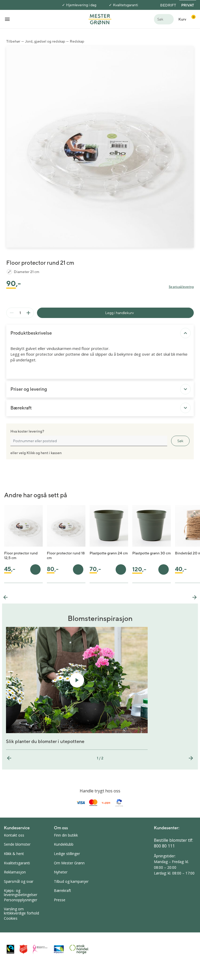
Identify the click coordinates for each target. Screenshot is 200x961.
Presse (59, 899)
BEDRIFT (168, 5)
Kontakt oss (14, 835)
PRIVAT (187, 5)
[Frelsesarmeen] (23, 949)
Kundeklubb (63, 844)
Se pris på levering (181, 287)
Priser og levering (28, 389)
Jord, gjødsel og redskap (45, 41)
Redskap (77, 41)
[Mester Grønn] (100, 19)
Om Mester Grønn (69, 862)
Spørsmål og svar (18, 881)
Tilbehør (13, 41)
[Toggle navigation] (7, 19)
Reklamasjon (15, 872)
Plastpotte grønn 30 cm (151, 553)
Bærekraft (21, 407)
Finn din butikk (66, 835)
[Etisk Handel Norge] (79, 949)
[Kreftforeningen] (40, 949)
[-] (12, 313)
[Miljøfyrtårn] (59, 949)
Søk (180, 441)
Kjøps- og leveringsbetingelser (20, 892)
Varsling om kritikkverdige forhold (21, 911)
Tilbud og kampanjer (71, 881)
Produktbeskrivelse (31, 333)
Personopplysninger (20, 899)
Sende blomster (17, 844)
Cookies (10, 918)
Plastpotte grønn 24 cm (109, 553)
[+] (28, 313)
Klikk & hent (14, 853)
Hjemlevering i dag (81, 5)
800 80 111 (164, 846)
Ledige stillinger (67, 853)
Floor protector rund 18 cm (66, 555)
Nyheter (60, 872)
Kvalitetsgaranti (125, 5)
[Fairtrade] (10, 949)
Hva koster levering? (27, 431)
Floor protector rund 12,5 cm (21, 555)
